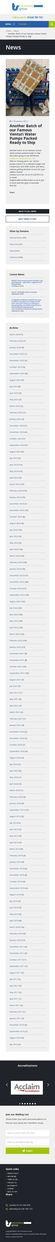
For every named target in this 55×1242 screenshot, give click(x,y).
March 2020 (15, 790)
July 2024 (14, 458)
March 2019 (15, 849)
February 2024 (16, 490)
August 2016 (15, 1037)
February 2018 (16, 933)
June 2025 (14, 393)
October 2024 (16, 438)
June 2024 (14, 464)
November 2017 (17, 953)
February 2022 (16, 640)
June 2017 (14, 985)
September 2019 (17, 810)
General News (16, 237)
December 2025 (17, 354)
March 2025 (15, 406)
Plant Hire (14, 244)
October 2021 (16, 666)
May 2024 (14, 471)
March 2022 (15, 634)
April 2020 (14, 784)
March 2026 (15, 334)
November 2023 (17, 510)
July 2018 (14, 901)
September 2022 (17, 595)
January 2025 (15, 419)
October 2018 (16, 881)
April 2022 (14, 627)
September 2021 (17, 673)
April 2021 (14, 705)
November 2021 (17, 660)
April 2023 (14, 549)
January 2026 (15, 347)
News (16, 31)
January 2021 (15, 725)
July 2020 (14, 764)
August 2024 (15, 451)
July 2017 (14, 979)
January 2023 (15, 569)
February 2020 (16, 797)
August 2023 (15, 523)
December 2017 (17, 946)
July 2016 (14, 1044)
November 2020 (17, 738)
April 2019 (14, 842)
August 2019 (15, 816)
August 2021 (15, 679)
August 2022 (15, 601)
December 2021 (17, 653)
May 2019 (14, 836)
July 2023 (14, 530)
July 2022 (14, 608)
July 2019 (14, 823)
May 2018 (14, 914)
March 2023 (15, 556)
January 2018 (15, 940)
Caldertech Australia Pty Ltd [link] (22, 158)
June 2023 (14, 536)
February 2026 (16, 341)
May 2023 (14, 543)
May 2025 (14, 399)
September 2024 (17, 445)
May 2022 (14, 621)
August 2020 (15, 757)
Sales (12, 250)
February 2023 (16, 562)
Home (8, 31)
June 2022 (14, 614)
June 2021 (14, 692)
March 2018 (15, 927)
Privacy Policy (13, 1173)
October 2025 (16, 367)
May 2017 (14, 992)
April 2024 (14, 477)
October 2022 (16, 588)
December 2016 (17, 1024)
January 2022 (15, 647)
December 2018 (17, 868)
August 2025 (15, 380)
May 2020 (14, 777)
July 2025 (14, 386)
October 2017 (16, 959)
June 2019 (14, 829)
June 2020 (14, 770)
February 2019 (16, 855)
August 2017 (15, 972)
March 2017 (15, 1005)
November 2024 (17, 432)
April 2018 (14, 920)
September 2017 (17, 966)
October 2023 (16, 516)
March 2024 (15, 484)
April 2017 (14, 998)
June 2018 (14, 907)
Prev (7, 1085)
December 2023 (17, 503)
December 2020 (17, 731)
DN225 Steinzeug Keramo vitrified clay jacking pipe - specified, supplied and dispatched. (27, 282)
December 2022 (17, 575)
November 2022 (17, 582)
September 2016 (17, 1031)
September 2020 (17, 751)
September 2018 (17, 888)
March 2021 (15, 712)
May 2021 (14, 699)
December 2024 (17, 425)
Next (48, 1085)
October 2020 (16, 744)
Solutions (14, 257)
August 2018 (15, 894)
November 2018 (17, 875)
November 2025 (17, 360)
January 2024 (15, 497)
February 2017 (16, 1011)
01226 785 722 (35, 17)
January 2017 (15, 1018)
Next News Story (27, 219)
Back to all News (27, 211)
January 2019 (15, 862)
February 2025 (16, 412)
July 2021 (14, 686)
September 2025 (17, 373)
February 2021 (16, 718)
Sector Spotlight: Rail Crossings (24, 292)
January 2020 (15, 803)
